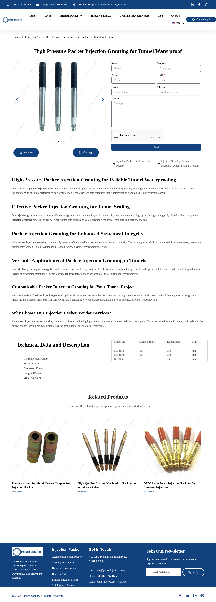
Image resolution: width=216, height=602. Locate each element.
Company (161, 63)
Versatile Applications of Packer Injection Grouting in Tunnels (79, 260)
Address (161, 87)
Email (160, 75)
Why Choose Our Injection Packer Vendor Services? (61, 313)
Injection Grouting (171, 161)
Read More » (17, 492)
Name (114, 63)
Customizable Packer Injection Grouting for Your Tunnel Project (73, 286)
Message (115, 98)
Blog (160, 15)
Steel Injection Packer (32, 37)
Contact (175, 15)
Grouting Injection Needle (134, 15)
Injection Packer (68, 15)
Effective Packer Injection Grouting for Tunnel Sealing (71, 206)
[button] (184, 4)
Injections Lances (101, 15)
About (47, 15)
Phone (114, 75)
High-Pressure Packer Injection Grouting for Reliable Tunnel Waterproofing (94, 179)
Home (32, 15)
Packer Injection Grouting (185, 165)
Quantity (115, 87)
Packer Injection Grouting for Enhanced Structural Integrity (77, 233)
